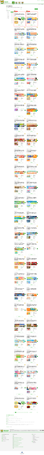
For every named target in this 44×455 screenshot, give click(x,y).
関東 (11, 7)
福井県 (17, 440)
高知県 (17, 445)
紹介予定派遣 (11, 420)
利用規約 (34, 438)
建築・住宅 (12, 422)
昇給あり (13, 418)
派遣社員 (9, 420)
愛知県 (16, 441)
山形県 (19, 437)
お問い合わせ (34, 436)
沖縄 (21, 7)
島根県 (14, 444)
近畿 (15, 7)
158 (30, 412)
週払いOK (10, 418)
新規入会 (38, 0)
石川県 (16, 440)
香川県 (14, 445)
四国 (18, 7)
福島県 (20, 437)
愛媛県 (16, 445)
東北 (9, 7)
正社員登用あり (7, 420)
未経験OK (8, 17)
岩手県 (14, 437)
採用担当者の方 (34, 442)
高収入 (6, 418)
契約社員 (19, 420)
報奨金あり (19, 418)
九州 (20, 7)
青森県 (13, 437)
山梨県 (19, 440)
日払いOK (8, 15)
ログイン (40, 0)
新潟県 (13, 440)
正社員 (8, 18)
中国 (17, 7)
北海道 (8, 7)
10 (27, 412)
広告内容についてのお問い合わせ (36, 437)
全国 (6, 7)
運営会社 (34, 435)
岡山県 (16, 444)
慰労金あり (21, 418)
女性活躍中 (8, 16)
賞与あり (15, 418)
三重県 (17, 441)
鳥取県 (13, 444)
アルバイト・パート (14, 420)
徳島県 (13, 445)
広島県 (17, 444)
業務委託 (16, 420)
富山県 (14, 440)
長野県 (20, 440)
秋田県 (17, 437)
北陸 (12, 7)
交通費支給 (12, 418)
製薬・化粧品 (14, 422)
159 (31, 412)
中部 (14, 7)
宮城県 (16, 437)
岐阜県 (13, 441)
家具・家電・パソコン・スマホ (9, 422)
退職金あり (17, 418)
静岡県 (14, 441)
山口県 (19, 444)
